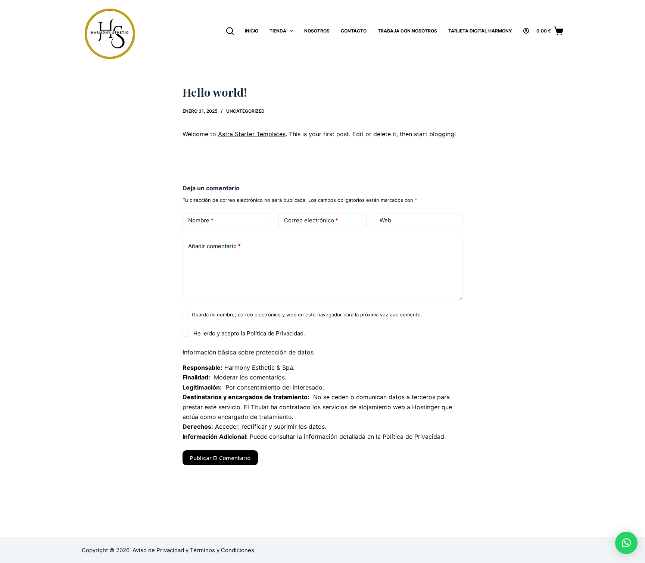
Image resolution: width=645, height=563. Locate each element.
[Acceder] (526, 31)
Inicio (251, 31)
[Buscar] (230, 31)
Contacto (354, 31)
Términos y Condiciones (222, 550)
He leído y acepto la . (248, 333)
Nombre (201, 220)
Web (385, 220)
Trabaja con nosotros (407, 31)
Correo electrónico (311, 220)
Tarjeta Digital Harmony (480, 31)
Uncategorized (245, 111)
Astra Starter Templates (252, 134)
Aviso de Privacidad (158, 550)
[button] (626, 543)
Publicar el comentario (220, 458)
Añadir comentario (214, 246)
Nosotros (317, 31)
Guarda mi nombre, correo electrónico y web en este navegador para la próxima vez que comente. (307, 315)
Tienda (277, 31)
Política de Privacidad (275, 333)
